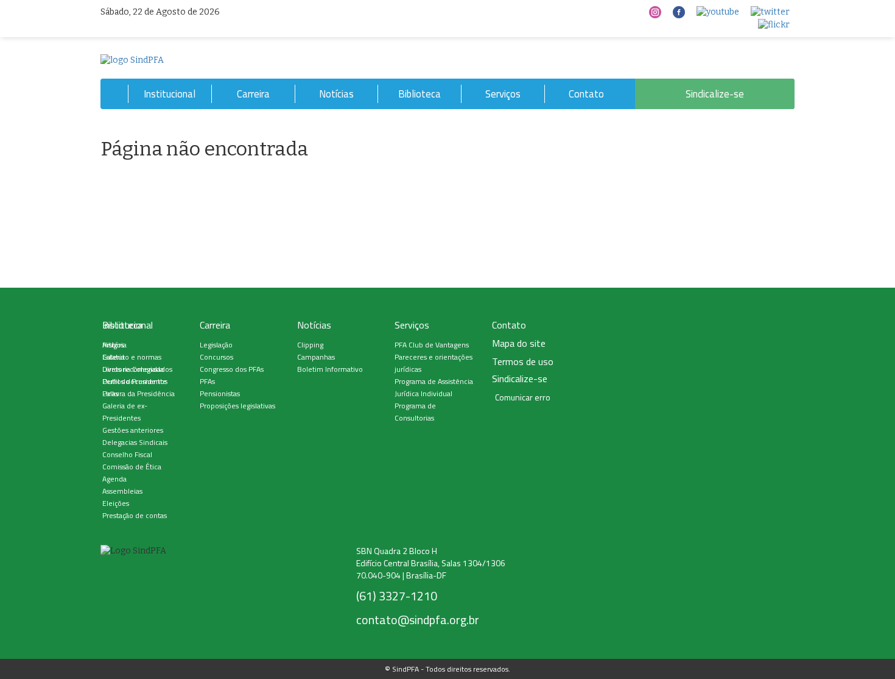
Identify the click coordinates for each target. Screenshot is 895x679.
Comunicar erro (522, 397)
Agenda (114, 479)
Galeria (113, 357)
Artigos (113, 344)
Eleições (115, 503)
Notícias (336, 94)
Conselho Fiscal (127, 454)
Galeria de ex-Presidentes (124, 412)
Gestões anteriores (132, 430)
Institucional (169, 94)
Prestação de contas (134, 515)
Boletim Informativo (330, 369)
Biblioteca (419, 94)
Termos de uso (522, 362)
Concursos (216, 357)
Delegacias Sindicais (134, 442)
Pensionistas (220, 393)
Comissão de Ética (131, 466)
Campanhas (316, 357)
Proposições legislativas (237, 405)
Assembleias (122, 491)
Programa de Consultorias (415, 412)
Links (110, 393)
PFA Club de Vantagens (432, 344)
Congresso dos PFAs (232, 369)
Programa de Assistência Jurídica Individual (434, 387)
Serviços (503, 94)
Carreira (253, 94)
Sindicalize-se (715, 94)
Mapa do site (519, 343)
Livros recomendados (137, 369)
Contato (586, 94)
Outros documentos (134, 381)
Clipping (310, 344)
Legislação (216, 344)
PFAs (207, 381)
